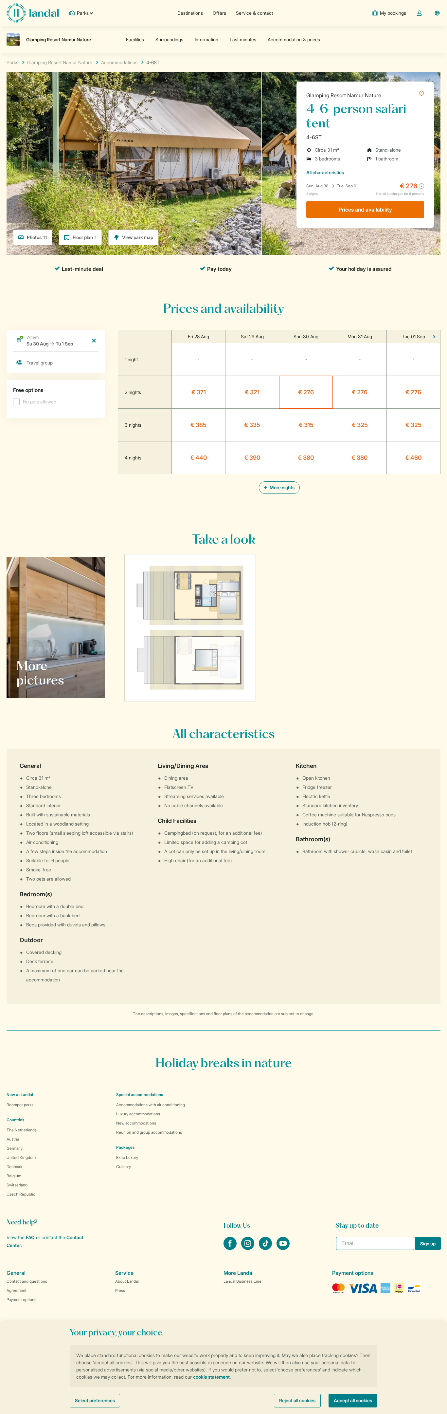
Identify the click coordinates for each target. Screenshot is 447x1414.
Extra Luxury (127, 1157)
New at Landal (20, 1094)
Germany (15, 1148)
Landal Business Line (242, 1281)
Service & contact (254, 13)
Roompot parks (20, 1104)
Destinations (190, 13)
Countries (15, 1119)
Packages (125, 1147)
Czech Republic (21, 1194)
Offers (219, 13)
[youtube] (283, 1248)
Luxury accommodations (138, 1113)
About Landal (127, 1281)
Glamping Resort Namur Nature (343, 95)
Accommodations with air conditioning (150, 1104)
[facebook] (231, 1248)
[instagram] (248, 1248)
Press (120, 1290)
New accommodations (136, 1123)
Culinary (123, 1166)
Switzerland (17, 1184)
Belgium (14, 1175)
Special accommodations (139, 1094)
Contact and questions (27, 1281)
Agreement (17, 1290)
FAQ (30, 1237)
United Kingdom (21, 1157)
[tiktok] (266, 1248)
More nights (282, 487)
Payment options (21, 1299)
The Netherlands (22, 1129)
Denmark (14, 1166)
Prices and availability (365, 209)
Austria (13, 1139)
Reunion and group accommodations (149, 1132)
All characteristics (325, 172)
